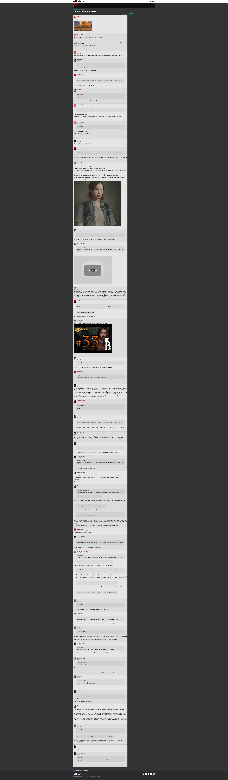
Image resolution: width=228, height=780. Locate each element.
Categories (151, 6)
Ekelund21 (79, 288)
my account (151, 1)
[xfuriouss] (75, 746)
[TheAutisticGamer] (75, 401)
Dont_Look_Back (80, 64)
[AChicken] (75, 17)
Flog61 (78, 416)
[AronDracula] (75, 75)
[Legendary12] (75, 529)
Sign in (74, 770)
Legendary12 (80, 529)
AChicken (79, 16)
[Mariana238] (75, 90)
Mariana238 (79, 89)
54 (125, 14)
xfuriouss (79, 745)
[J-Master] (75, 486)
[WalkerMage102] (75, 433)
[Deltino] (75, 35)
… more (120, 492)
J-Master (79, 485)
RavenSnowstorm (81, 472)
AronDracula (80, 74)
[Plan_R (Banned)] (75, 140)
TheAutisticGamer (81, 400)
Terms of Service (92, 776)
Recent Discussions (133, 15)
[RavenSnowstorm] (75, 473)
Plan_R (78, 139)
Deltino (78, 34)
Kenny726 (79, 385)
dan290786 (79, 676)
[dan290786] (75, 676)
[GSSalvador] (75, 60)
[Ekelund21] (75, 288)
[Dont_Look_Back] (75, 163)
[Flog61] (75, 416)
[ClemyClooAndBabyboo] (75, 552)
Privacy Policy (98, 776)
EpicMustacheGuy (81, 442)
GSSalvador (79, 59)
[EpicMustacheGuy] (75, 443)
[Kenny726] (75, 385)
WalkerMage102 (80, 432)
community (84, 1)
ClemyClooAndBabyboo (81, 490)
